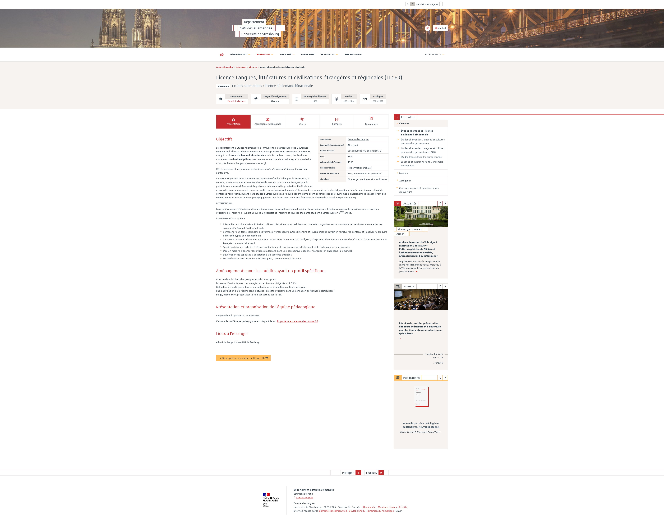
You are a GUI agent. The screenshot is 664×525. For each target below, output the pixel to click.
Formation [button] (263, 54)
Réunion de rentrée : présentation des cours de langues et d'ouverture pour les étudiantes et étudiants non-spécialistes (420, 328)
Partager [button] (348, 473)
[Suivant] (445, 203)
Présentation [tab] (234, 123)
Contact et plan (304, 497)
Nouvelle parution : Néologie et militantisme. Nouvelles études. (421, 425)
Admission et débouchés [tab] (268, 123)
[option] (421, 242)
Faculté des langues (236, 101)
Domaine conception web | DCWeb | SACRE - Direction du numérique (356, 510)
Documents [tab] (371, 124)
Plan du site (369, 507)
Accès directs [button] (433, 54)
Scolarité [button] (285, 54)
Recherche (307, 54)
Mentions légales (387, 507)
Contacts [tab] (337, 123)
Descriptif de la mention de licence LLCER (245, 358)
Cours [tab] (302, 124)
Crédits (403, 507)
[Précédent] (440, 203)
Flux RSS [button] (371, 473)
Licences (253, 67)
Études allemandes (224, 67)
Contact (442, 28)
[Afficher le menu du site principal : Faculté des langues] (407, 4)
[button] (358, 473)
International (353, 54)
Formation (241, 67)
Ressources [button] (327, 54)
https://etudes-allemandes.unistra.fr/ (297, 321)
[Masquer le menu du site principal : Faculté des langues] (443, 4)
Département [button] (238, 54)
